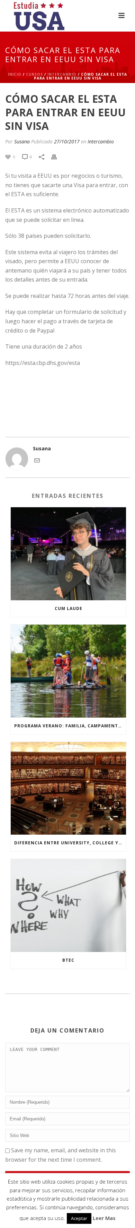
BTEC (68, 960)
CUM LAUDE (68, 608)
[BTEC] (68, 905)
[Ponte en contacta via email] (37, 460)
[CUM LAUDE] (68, 553)
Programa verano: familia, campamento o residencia (70, 726)
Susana (22, 141)
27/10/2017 (67, 141)
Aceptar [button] (79, 1218)
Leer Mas (104, 1217)
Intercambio (61, 74)
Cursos (34, 74)
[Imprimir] (57, 156)
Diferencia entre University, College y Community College (70, 843)
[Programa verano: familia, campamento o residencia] (68, 671)
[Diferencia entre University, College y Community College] (68, 788)
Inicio (14, 74)
